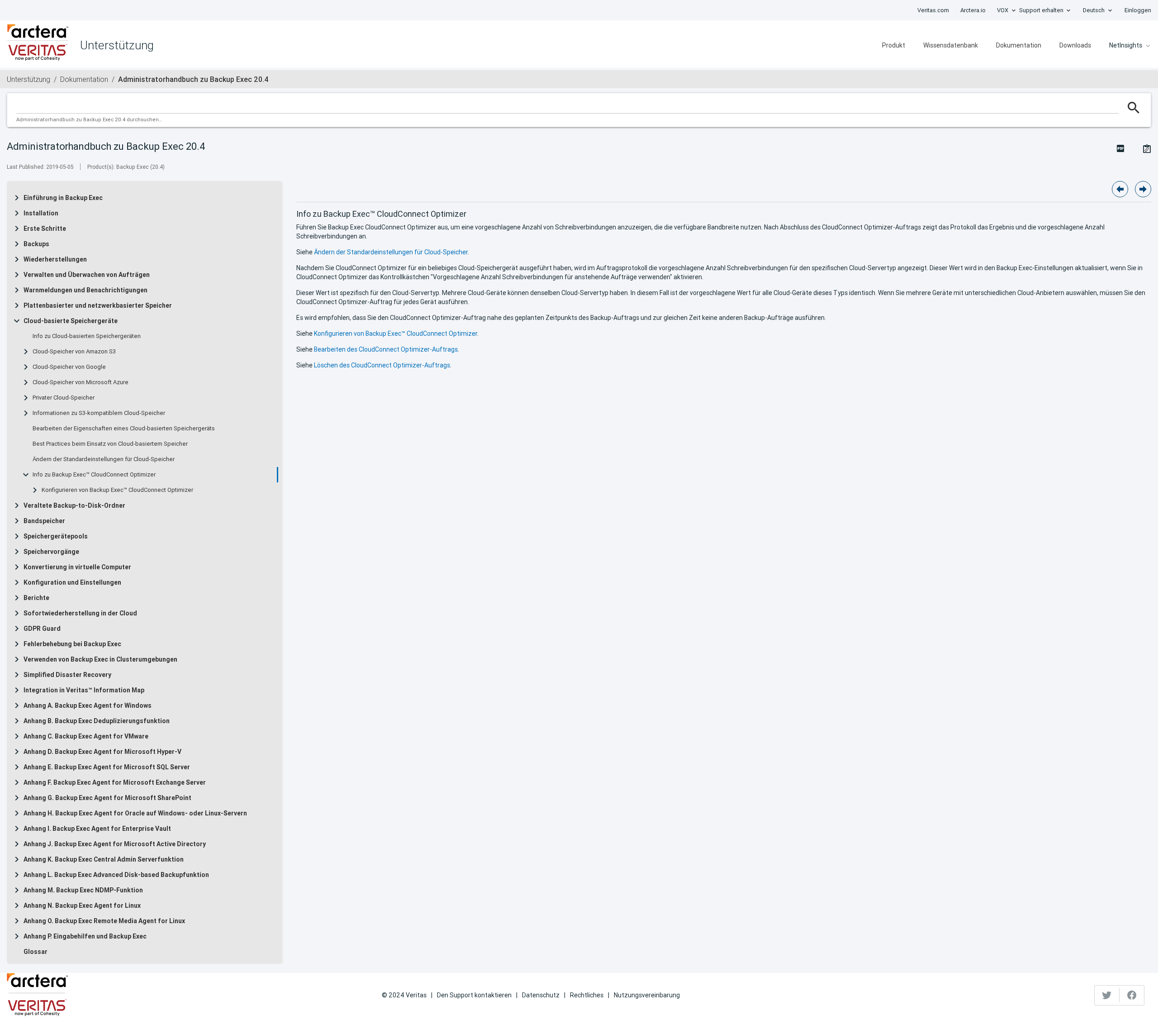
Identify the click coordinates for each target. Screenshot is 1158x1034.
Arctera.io (973, 10)
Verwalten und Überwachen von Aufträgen (87, 274)
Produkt (893, 45)
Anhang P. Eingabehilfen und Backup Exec (85, 936)
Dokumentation (1018, 45)
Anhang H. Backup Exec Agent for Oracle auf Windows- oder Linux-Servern (135, 813)
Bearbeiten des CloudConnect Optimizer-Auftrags (386, 349)
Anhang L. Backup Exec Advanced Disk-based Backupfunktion (116, 874)
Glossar (35, 951)
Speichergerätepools (56, 536)
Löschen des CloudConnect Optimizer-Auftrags (382, 365)
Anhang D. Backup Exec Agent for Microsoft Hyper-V (102, 751)
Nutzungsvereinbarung (647, 995)
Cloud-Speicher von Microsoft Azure (80, 382)
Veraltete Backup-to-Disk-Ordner (74, 505)
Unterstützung (28, 79)
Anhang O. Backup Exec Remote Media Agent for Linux (104, 920)
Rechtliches (586, 995)
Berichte (36, 597)
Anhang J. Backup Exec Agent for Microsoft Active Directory (115, 844)
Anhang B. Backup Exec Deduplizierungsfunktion (97, 720)
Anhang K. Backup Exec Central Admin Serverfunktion (104, 859)
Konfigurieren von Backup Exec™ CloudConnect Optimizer (117, 490)
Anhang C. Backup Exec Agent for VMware (86, 736)
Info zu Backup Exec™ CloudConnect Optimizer (94, 474)
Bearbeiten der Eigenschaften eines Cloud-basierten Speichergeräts (124, 428)
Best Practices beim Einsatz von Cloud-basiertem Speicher (110, 444)
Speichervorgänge (51, 551)
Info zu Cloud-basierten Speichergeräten (87, 336)
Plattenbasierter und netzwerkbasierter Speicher (98, 305)
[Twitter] (1107, 995)
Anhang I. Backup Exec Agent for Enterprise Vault (97, 828)
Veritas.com (933, 10)
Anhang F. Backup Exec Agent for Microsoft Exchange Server (115, 782)
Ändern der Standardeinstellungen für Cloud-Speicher (104, 459)
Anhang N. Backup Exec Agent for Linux (82, 905)
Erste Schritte (45, 228)
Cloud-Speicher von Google (69, 367)
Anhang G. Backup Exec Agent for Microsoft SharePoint (107, 797)
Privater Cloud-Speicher (64, 397)
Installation (41, 213)
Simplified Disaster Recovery (67, 674)
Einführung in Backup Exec (63, 197)
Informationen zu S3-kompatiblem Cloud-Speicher (99, 413)
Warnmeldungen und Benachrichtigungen (85, 290)
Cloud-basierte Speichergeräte (71, 320)
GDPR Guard (42, 628)
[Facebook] (1132, 995)
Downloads (1075, 45)
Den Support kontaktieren (474, 995)
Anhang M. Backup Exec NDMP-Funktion (83, 890)
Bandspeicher (44, 520)
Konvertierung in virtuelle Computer (77, 567)
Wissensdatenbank (950, 45)
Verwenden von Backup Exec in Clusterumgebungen (100, 659)
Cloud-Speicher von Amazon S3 (74, 351)
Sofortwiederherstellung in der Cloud (80, 613)
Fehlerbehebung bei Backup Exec (72, 644)
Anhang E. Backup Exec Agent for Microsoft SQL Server (107, 767)
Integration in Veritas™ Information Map (84, 690)
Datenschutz (541, 995)
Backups (36, 244)
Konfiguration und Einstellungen (72, 582)
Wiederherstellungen (55, 259)
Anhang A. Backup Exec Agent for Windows (88, 705)
